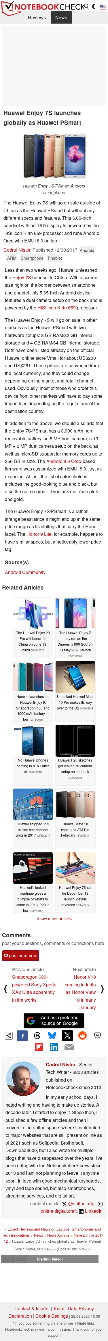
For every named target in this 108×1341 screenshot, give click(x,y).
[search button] (86, 6)
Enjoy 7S (21, 277)
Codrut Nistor (16, 249)
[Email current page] (69, 1047)
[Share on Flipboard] (38, 1046)
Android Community (25, 572)
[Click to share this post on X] (67, 1035)
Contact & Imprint (32, 1308)
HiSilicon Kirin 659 (56, 307)
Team (58, 1308)
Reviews (37, 17)
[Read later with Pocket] (97, 1035)
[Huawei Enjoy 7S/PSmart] (54, 156)
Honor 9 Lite (39, 534)
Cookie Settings (51, 1316)
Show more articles (54, 918)
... (101, 17)
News (61, 17)
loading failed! (14, 1259)
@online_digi (81, 1203)
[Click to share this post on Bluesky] (52, 1035)
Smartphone (32, 258)
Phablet (55, 258)
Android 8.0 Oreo (63, 461)
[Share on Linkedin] (53, 1046)
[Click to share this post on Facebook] (22, 1035)
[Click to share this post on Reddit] (82, 1035)
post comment (22, 955)
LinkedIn (93, 1211)
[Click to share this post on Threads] (37, 1035)
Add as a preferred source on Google (60, 1020)
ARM (11, 258)
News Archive (58, 1235)
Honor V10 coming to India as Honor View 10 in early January (80, 992)
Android (87, 250)
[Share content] (9, 1036)
